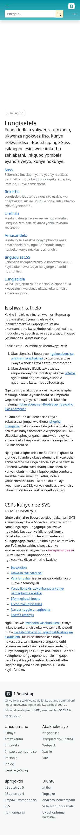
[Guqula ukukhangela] (74, 14)
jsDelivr (69, 373)
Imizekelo (12, 745)
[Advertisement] (40, 65)
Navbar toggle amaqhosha (30, 609)
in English (16, 113)
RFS (7, 806)
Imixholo (11, 758)
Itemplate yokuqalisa (57, 739)
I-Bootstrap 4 (14, 794)
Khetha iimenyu (22, 615)
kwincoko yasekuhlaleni (42, 623)
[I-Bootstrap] (71, 6)
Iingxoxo (48, 794)
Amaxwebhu (14, 739)
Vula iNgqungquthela (58, 806)
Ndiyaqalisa (50, 733)
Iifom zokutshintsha (25, 598)
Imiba (46, 787)
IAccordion (19, 567)
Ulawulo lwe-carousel (26, 573)
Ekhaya (10, 733)
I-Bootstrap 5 (14, 787)
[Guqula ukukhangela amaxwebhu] (7, 6)
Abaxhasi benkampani (58, 800)
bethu (61, 704)
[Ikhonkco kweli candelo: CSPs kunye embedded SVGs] (38, 510)
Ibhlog (9, 764)
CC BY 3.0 (64, 710)
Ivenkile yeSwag (16, 770)
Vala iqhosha (20, 578)
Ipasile (47, 751)
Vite (45, 758)
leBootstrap (20, 704)
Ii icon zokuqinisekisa (26, 604)
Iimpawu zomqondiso (21, 751)
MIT (36, 710)
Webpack (49, 745)
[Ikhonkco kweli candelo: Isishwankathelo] (43, 307)
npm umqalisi (15, 812)
